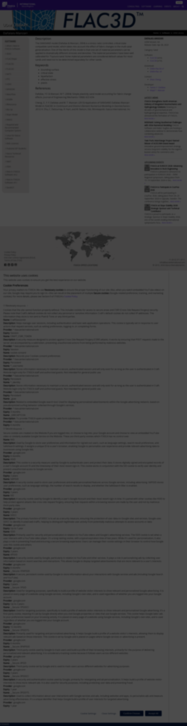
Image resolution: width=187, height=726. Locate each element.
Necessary (15, 305)
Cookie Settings (88, 713)
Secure (14, 428)
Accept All (153, 713)
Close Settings (109, 713)
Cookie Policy (70, 296)
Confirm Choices (131, 713)
